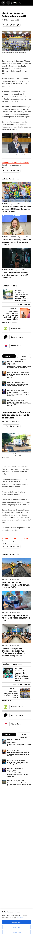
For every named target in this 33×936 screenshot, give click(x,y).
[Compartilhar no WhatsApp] (11, 24)
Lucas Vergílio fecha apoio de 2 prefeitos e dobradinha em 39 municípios (16, 275)
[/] (3, 3)
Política (5, 20)
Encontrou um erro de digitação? (15, 162)
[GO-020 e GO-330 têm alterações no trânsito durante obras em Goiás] (16, 567)
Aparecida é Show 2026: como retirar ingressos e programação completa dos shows (18, 394)
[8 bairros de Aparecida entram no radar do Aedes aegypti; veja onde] (16, 600)
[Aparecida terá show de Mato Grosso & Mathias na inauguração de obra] (4, 363)
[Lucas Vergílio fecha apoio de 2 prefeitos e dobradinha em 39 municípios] (16, 258)
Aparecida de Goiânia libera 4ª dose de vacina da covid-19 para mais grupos (22, 677)
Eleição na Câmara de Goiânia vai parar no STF (11, 695)
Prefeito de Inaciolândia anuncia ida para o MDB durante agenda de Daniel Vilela (16, 209)
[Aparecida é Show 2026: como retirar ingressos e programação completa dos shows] (4, 770)
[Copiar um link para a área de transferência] (18, 24)
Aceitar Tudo (16, 922)
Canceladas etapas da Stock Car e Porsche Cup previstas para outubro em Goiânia (19, 403)
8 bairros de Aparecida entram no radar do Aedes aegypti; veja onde (16, 618)
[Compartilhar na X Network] (7, 24)
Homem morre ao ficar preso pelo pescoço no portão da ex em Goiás (22, 298)
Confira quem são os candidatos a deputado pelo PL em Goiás (17, 385)
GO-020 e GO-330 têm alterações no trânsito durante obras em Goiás (16, 585)
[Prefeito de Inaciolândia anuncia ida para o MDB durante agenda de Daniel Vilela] (16, 192)
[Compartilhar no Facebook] (4, 24)
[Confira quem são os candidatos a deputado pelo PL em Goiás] (4, 383)
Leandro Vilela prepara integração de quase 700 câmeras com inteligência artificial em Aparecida (13, 652)
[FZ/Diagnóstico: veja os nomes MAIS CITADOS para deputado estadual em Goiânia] (4, 752)
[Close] (31, 910)
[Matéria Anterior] (8, 294)
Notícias (18, 290)
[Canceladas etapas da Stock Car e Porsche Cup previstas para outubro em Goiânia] (4, 401)
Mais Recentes (23, 356)
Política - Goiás (7, 270)
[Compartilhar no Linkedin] (14, 24)
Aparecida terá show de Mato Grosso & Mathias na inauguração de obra (19, 367)
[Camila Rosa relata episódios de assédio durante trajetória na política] (16, 225)
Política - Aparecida (9, 237)
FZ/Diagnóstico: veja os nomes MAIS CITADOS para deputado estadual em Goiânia (18, 375)
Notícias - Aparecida (14, 362)
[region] (16, 922)
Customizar (16, 927)
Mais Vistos (9, 356)
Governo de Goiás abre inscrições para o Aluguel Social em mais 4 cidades (10, 316)
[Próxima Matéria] (25, 313)
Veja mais (20, 917)
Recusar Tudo (16, 932)
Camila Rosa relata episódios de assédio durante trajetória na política (16, 242)
